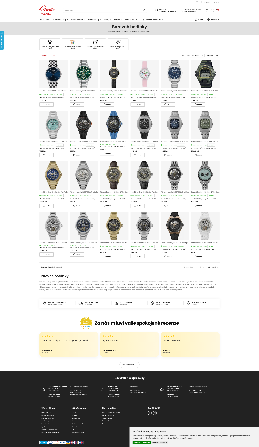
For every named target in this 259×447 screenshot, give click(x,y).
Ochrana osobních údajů (49, 430)
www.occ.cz (134, 386)
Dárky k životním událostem (150, 20)
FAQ (73, 430)
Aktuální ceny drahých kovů (111, 412)
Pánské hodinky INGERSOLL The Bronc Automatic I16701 (152, 243)
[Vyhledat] (144, 10)
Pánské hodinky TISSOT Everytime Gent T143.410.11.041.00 (61, 91)
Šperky (106, 20)
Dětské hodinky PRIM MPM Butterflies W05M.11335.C (150, 91)
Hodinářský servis (77, 424)
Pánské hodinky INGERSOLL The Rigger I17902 (87, 141)
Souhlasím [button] (137, 442)
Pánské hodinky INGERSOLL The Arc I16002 (55, 243)
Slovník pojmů (106, 424)
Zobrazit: (209, 56)
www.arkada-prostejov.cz (79, 386)
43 (209, 267)
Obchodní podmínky (48, 421)
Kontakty (208, 2)
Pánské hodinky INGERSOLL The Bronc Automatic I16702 (121, 243)
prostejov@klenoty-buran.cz (79, 395)
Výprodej (214, 20)
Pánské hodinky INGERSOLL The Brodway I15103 (209, 243)
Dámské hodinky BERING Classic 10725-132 (116, 91)
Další (214, 267)
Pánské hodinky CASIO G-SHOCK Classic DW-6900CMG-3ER (214, 91)
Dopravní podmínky (48, 418)
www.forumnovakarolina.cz (198, 386)
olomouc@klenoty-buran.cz (139, 392)
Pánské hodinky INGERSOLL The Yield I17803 (147, 141)
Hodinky (117, 20)
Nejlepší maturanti (78, 427)
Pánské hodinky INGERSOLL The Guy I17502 (116, 192)
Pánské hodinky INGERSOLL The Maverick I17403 (179, 192)
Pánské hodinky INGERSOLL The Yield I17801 (177, 141)
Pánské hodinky (77, 20)
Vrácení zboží (76, 421)
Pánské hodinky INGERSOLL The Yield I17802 (207, 141)
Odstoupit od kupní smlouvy (50, 433)
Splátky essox (45, 427)
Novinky (201, 20)
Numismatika (130, 20)
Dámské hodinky (59, 20)
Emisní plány (106, 421)
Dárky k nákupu (46, 424)
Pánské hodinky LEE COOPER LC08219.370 (86, 91)
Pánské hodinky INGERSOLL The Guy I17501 (147, 192)
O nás (218, 2)
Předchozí (189, 267)
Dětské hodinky (93, 20)
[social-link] (150, 413)
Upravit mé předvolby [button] (159, 442)
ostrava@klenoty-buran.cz (198, 392)
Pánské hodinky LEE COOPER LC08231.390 (177, 91)
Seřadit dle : (185, 56)
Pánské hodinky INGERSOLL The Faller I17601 (86, 192)
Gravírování (76, 418)
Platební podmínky (47, 415)
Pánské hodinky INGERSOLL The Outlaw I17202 (208, 192)
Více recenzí (128, 364)
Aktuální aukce (107, 418)
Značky (46, 20)
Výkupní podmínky (108, 415)
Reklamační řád (46, 412)
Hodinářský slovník (78, 433)
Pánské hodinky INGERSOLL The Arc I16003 (86, 243)
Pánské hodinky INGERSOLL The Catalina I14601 (57, 141)
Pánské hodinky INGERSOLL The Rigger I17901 (117, 141)
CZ (197, 2)
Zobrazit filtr (47, 56)
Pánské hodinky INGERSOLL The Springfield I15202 (180, 243)
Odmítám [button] (146, 442)
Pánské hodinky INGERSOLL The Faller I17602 (56, 192)
